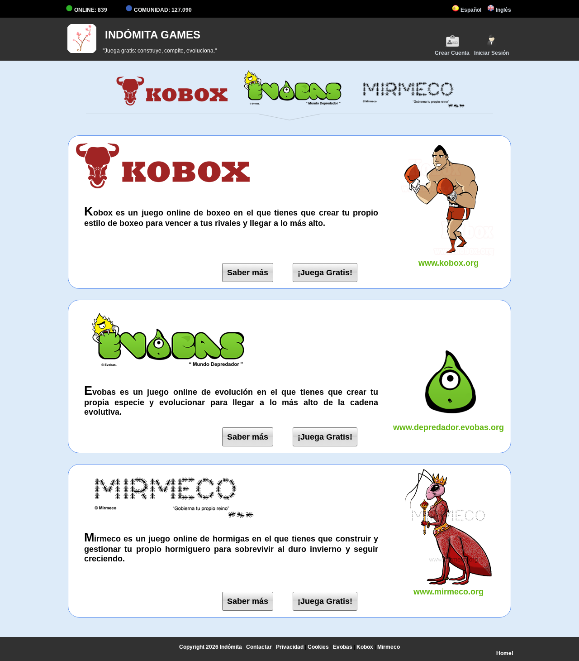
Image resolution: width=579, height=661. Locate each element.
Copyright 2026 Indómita (210, 647)
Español (470, 10)
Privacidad (290, 647)
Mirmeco (388, 647)
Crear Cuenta (452, 53)
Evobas (342, 647)
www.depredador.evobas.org (448, 427)
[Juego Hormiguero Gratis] (407, 106)
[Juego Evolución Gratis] (289, 106)
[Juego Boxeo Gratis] (172, 106)
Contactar (259, 647)
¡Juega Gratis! (325, 272)
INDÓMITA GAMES (152, 35)
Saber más (247, 272)
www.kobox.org (448, 263)
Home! (504, 653)
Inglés (502, 10)
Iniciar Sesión (491, 53)
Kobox (364, 647)
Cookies (318, 647)
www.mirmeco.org (448, 591)
